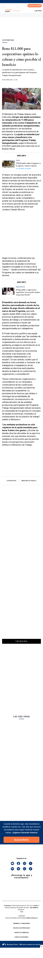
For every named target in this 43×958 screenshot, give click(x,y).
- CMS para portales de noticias (23, 944)
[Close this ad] (41, 946)
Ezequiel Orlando (23, 168)
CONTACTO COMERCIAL (21, 932)
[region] (21, 32)
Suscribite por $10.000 (35, 6)
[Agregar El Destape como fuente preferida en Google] (21, 84)
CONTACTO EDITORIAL (21, 937)
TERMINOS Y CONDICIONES (21, 923)
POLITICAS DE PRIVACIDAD (21, 928)
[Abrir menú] (3, 5)
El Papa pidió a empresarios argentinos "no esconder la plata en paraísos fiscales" (28, 292)
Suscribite (21, 839)
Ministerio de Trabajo (28, 480)
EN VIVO (38, 11)
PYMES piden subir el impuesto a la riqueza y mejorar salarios (28, 164)
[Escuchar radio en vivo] (2, 10)
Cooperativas (11, 480)
